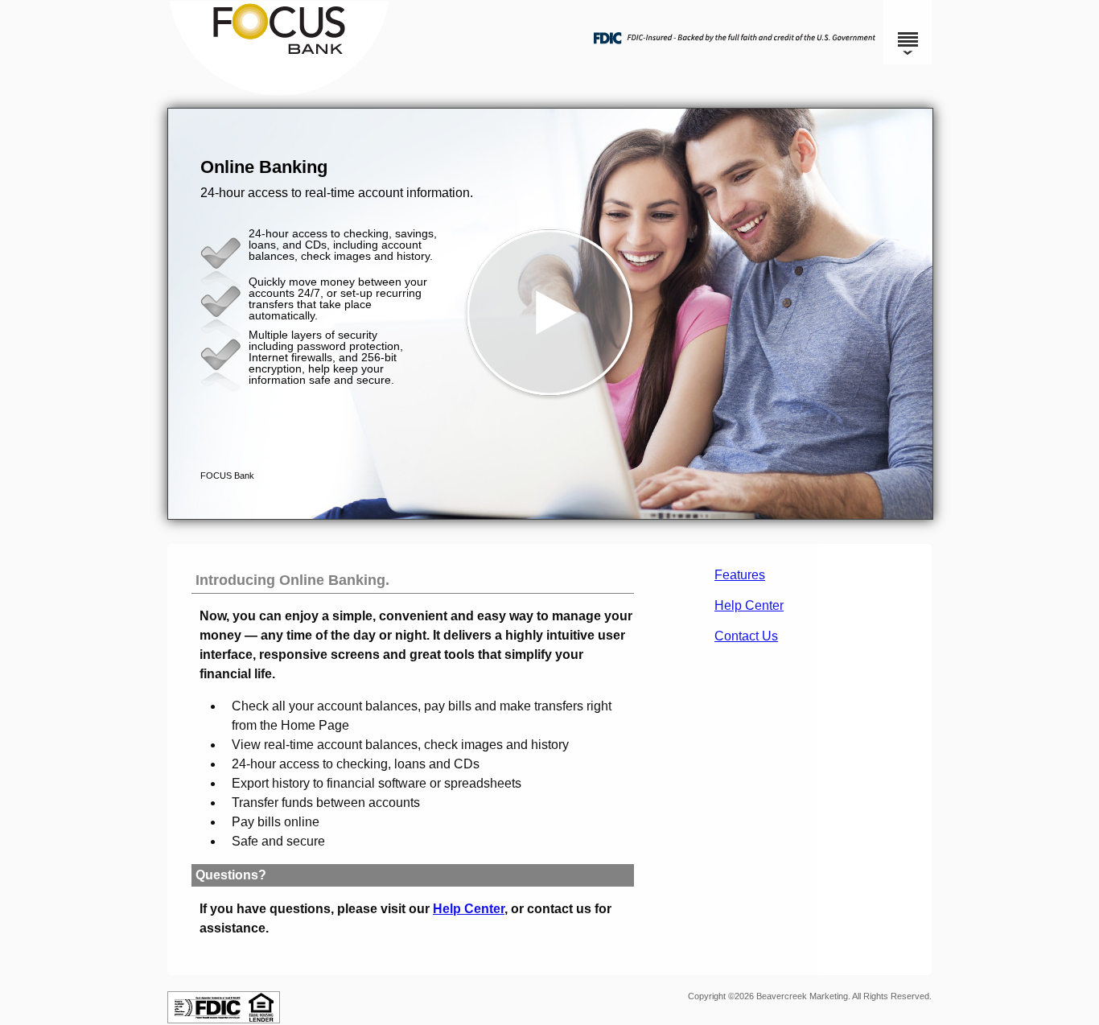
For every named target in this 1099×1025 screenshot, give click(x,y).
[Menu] (907, 32)
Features (739, 575)
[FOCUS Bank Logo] (547, 92)
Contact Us (746, 636)
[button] (550, 314)
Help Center (749, 605)
